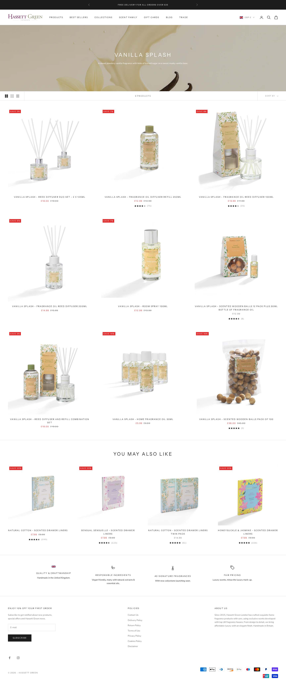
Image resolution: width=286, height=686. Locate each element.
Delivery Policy (135, 620)
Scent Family (128, 17)
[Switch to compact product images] (17, 96)
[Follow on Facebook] (9, 657)
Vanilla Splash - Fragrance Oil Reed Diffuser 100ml (236, 197)
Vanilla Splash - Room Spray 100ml (143, 306)
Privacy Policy (134, 635)
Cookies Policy (135, 641)
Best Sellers (79, 17)
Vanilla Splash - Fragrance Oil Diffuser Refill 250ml (143, 197)
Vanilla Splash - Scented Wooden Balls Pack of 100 (236, 419)
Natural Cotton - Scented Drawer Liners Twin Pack (178, 532)
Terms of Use (134, 630)
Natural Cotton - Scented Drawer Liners (38, 530)
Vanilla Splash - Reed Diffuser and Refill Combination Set (49, 421)
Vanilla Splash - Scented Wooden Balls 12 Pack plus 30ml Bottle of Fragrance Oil (236, 308)
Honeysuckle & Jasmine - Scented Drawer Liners (248, 532)
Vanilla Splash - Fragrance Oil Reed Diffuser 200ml (49, 306)
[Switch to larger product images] (6, 96)
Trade (183, 17)
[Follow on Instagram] (18, 657)
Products (56, 17)
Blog (169, 17)
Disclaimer (133, 646)
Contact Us (133, 615)
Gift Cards (151, 17)
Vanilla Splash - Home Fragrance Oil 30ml (143, 419)
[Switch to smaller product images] (12, 96)
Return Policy (134, 625)
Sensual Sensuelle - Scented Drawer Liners (108, 532)
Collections (103, 17)
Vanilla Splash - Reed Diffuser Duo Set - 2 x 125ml (49, 197)
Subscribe (20, 638)
